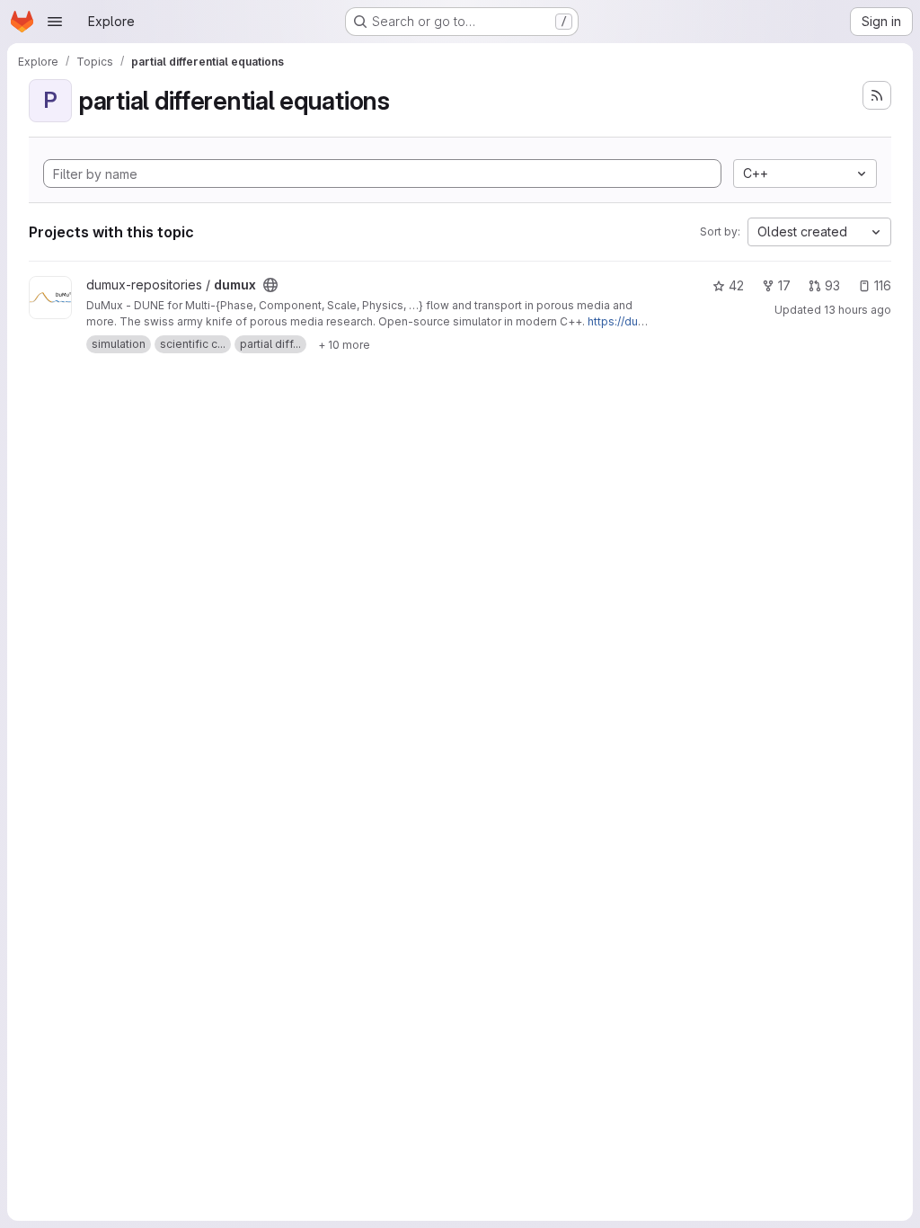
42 (736, 285)
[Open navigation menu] (54, 21)
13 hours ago (857, 309)
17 (784, 285)
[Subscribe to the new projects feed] (876, 95)
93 (832, 285)
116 (882, 285)
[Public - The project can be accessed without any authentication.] (270, 285)
